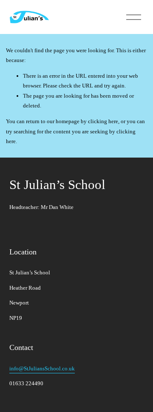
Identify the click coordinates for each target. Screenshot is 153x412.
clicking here (103, 121)
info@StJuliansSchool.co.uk (42, 368)
